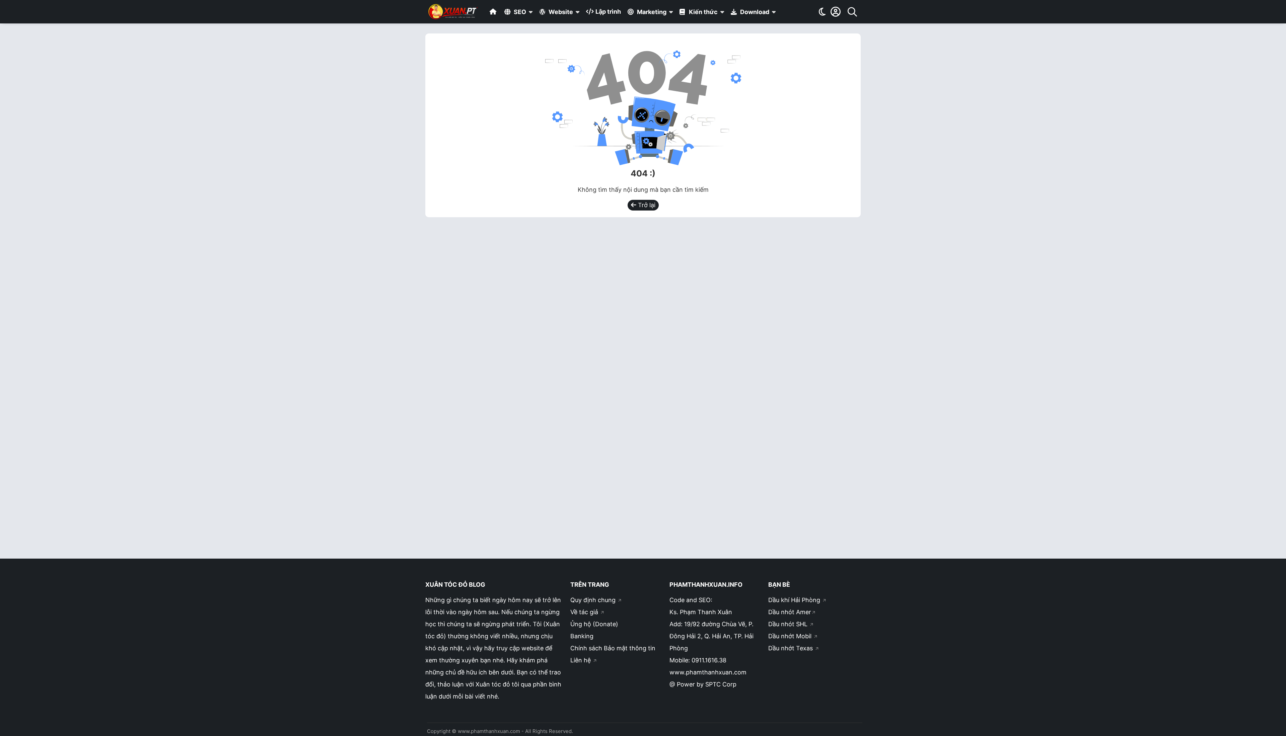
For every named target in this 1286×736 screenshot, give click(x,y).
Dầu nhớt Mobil (790, 636)
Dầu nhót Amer (789, 612)
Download (754, 11)
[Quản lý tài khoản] (835, 11)
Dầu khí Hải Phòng (795, 599)
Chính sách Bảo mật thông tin (612, 648)
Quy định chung (593, 599)
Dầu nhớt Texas (791, 648)
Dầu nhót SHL (788, 624)
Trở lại (645, 205)
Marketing (651, 11)
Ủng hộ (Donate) (594, 624)
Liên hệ (581, 660)
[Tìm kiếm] (852, 11)
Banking (581, 636)
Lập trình (607, 11)
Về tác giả (585, 612)
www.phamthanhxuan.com (707, 672)
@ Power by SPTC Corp (702, 684)
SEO (519, 11)
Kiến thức (703, 11)
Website (560, 11)
